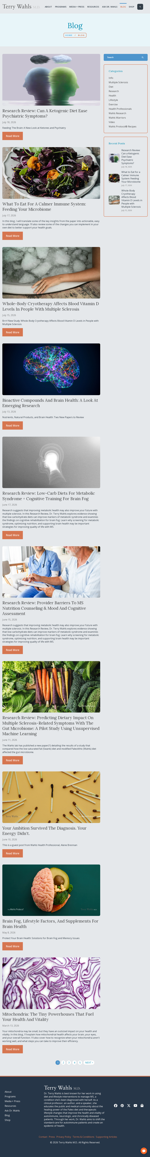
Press (52, 1136)
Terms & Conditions (83, 1136)
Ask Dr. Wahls (109, 6)
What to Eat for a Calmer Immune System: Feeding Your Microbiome (130, 176)
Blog (123, 6)
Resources (93, 6)
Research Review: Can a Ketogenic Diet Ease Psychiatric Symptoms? (130, 157)
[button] (144, 1151)
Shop (131, 6)
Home (68, 35)
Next (89, 1062)
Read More (12, 136)
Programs (60, 6)
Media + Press (76, 6)
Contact (43, 1136)
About (48, 6)
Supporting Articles (106, 1136)
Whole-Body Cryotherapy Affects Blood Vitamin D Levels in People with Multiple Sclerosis (131, 198)
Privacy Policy (63, 1136)
